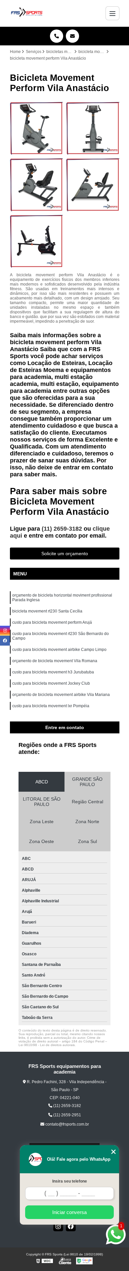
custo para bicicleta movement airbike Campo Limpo (59, 649)
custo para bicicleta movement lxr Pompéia (50, 706)
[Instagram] (58, 1226)
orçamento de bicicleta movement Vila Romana (54, 661)
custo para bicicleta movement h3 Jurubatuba (53, 672)
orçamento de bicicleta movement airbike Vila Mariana (61, 694)
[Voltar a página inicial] (27, 13)
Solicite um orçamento (64, 553)
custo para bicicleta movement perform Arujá (52, 622)
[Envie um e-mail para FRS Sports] (72, 36)
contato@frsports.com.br (66, 1124)
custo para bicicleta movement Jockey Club (51, 683)
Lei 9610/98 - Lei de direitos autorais (47, 1045)
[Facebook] (71, 1226)
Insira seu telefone (69, 1181)
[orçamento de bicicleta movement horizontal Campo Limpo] (92, 184)
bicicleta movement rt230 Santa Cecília (47, 611)
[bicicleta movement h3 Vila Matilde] (36, 241)
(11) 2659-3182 (63, 528)
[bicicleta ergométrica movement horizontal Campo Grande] (36, 184)
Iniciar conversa (69, 1212)
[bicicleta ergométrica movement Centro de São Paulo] (36, 128)
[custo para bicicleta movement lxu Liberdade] (92, 128)
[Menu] (112, 13)
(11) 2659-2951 (66, 1115)
